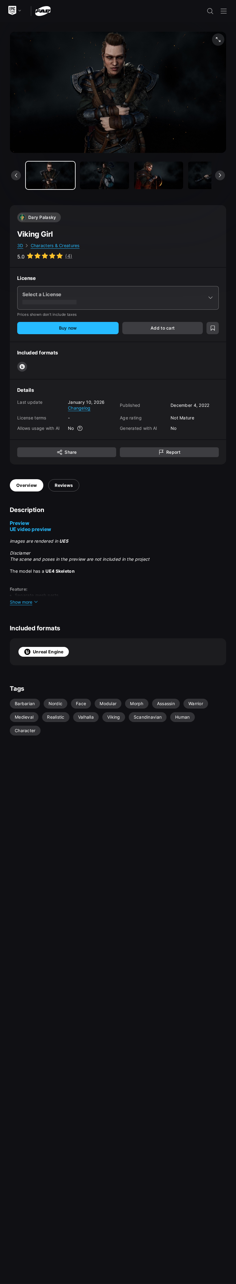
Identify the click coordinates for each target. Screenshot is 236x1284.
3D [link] (20, 245)
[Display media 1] (104, 175)
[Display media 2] (158, 175)
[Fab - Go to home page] (43, 10)
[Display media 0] (50, 175)
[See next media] (220, 175)
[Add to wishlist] (212, 328)
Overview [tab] (26, 485)
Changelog (79, 408)
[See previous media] (16, 175)
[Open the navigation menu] (224, 11)
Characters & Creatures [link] (55, 245)
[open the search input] (210, 11)
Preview (19, 523)
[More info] (80, 428)
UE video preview (30, 529)
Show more (21, 602)
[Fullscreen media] (218, 39)
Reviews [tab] (64, 485)
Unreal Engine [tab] (48, 651)
